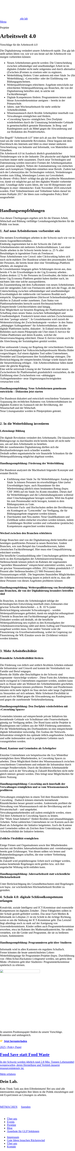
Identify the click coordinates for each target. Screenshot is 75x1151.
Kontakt (11, 1146)
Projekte (11, 1124)
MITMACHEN (8, 1106)
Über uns (12, 1118)
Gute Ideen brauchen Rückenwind (26, 1140)
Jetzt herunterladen (15, 1041)
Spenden (26, 1106)
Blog (9, 1128)
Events (10, 1121)
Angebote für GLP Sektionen (23, 1131)
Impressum (13, 1137)
